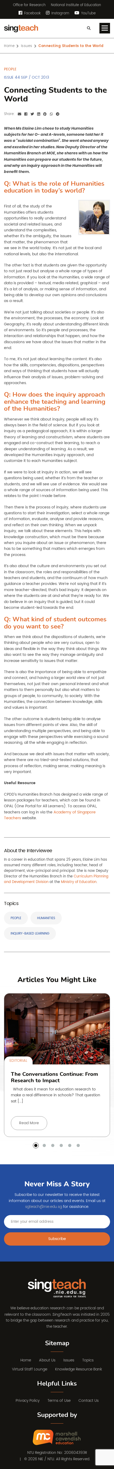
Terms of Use (59, 1401)
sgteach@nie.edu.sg (43, 1207)
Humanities (46, 918)
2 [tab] (44, 1145)
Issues (26, 46)
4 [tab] (61, 1145)
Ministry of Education (79, 882)
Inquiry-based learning (30, 933)
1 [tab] (35, 1145)
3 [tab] (52, 1145)
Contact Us (88, 1401)
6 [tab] (78, 1145)
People (16, 918)
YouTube (88, 13)
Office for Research (29, 5)
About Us (47, 1360)
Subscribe (57, 1239)
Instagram (59, 13)
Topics (88, 1360)
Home (9, 46)
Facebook (32, 13)
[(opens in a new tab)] (57, 1438)
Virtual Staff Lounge (29, 1369)
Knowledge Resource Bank (78, 1369)
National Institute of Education (76, 5)
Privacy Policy (28, 1401)
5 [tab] (69, 1145)
